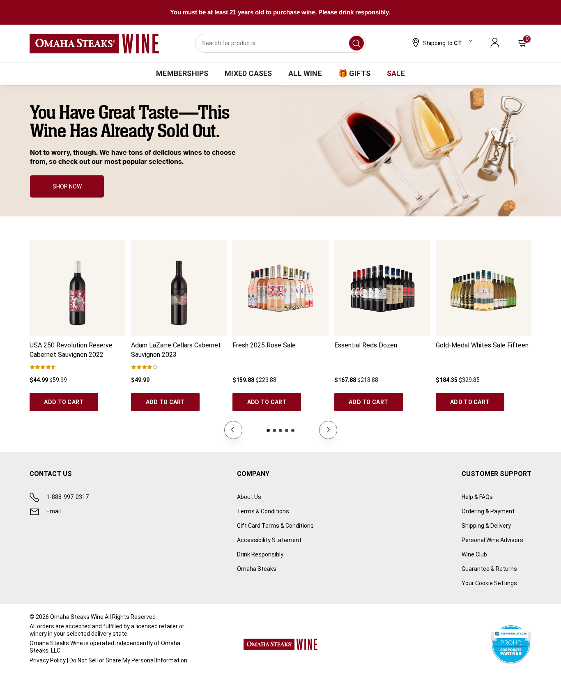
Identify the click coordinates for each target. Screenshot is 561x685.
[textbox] (138, 135)
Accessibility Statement (269, 540)
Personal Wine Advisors (492, 540)
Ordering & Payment (488, 511)
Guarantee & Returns (489, 568)
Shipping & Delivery (486, 525)
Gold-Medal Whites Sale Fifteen (482, 345)
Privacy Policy (48, 660)
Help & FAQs (477, 497)
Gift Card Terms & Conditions (275, 525)
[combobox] (280, 43)
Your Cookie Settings (489, 583)
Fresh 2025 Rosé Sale (264, 345)
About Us (249, 497)
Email (53, 511)
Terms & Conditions (263, 511)
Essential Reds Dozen (365, 345)
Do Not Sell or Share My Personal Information (128, 660)
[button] (441, 43)
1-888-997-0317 (67, 497)
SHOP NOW (67, 186)
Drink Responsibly (260, 554)
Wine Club (474, 554)
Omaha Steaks (256, 568)
